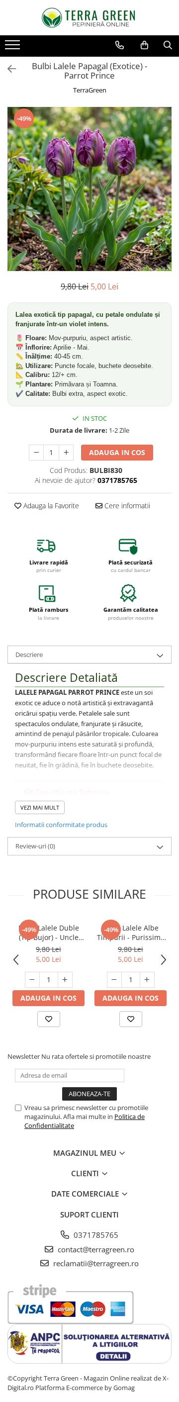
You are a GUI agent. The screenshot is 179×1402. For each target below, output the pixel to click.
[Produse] (13, 47)
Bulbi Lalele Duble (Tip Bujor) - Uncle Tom (48, 932)
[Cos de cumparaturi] (144, 45)
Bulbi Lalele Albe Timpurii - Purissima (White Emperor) (131, 932)
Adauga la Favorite (50, 505)
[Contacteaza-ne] (119, 45)
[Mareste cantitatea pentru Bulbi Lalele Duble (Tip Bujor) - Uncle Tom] (65, 980)
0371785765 (95, 1235)
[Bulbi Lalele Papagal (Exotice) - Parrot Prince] (89, 189)
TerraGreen (89, 90)
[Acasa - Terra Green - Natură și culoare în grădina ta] (89, 17)
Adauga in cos (117, 452)
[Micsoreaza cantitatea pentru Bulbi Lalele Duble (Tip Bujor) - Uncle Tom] (32, 980)
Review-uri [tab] (35, 845)
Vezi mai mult (39, 807)
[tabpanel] (89, 189)
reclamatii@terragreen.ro (95, 1263)
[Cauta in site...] (168, 45)
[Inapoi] (7, 69)
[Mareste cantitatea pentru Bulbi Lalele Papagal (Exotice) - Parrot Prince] (66, 453)
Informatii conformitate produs (61, 824)
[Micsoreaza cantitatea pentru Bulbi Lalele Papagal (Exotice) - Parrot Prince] (36, 453)
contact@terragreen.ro (95, 1249)
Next (164, 199)
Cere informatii (126, 505)
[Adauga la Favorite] (48, 1019)
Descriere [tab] (29, 654)
